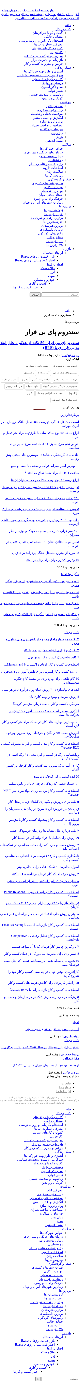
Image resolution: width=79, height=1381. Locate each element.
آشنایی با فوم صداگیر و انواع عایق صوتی (52, 1029)
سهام (51, 275)
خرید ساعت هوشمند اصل (65, 379)
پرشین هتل (29, 372)
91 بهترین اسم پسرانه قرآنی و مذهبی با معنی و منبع (45, 465)
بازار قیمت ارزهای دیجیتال (37, 256)
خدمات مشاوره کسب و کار (64, 366)
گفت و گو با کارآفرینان (48, 33)
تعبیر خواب (55, 90)
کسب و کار (63, 29)
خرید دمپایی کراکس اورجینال (50, 393)
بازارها (66, 248)
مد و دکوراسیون (52, 86)
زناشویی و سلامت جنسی (46, 94)
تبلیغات (66, 1083)
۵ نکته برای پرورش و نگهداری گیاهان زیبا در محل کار (44, 801)
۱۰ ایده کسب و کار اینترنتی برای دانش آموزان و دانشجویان (40, 671)
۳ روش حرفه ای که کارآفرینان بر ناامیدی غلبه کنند (45, 874)
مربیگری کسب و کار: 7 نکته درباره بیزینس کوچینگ (45, 704)
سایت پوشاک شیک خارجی (65, 372)
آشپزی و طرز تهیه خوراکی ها (43, 71)
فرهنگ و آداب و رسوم (48, 198)
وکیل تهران (72, 393)
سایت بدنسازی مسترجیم (37, 366)
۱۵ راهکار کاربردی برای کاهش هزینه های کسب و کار (43, 982)
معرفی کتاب (54, 106)
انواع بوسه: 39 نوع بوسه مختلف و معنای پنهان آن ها (45, 480)
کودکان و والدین (52, 98)
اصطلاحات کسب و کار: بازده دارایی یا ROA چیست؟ (44, 990)
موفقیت (65, 102)
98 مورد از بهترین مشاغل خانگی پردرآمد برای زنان (45, 553)
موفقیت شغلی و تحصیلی (46, 113)
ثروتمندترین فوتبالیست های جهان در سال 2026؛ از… (44, 1065)
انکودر (30, 393)
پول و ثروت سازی (51, 121)
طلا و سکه (48, 268)
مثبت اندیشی (54, 140)
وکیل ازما (24, 379)
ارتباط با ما (63, 1091)
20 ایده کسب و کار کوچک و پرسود (56, 776)
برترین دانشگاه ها (51, 229)
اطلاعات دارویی (52, 167)
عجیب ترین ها (53, 214)
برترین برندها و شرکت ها (46, 218)
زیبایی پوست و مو (51, 156)
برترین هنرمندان (52, 225)
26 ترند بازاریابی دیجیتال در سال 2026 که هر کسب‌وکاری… (40, 1047)
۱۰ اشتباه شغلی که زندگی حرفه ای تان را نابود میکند (44, 783)
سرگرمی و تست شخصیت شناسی (40, 75)
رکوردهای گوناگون (50, 233)
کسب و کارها (38, 283)
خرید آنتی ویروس (14, 386)
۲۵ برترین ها (54, 245)
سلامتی (66, 144)
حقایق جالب (55, 237)
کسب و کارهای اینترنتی (47, 48)
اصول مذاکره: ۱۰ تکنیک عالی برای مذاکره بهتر (48, 867)
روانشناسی (55, 160)
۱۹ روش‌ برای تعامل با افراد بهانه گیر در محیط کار (45, 837)
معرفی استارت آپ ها (48, 44)
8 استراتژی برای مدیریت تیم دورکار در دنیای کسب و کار (41, 953)
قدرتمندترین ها (53, 221)
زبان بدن (57, 133)
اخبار (76, 1022)
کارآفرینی (56, 52)
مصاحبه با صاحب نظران (46, 125)
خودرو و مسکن (44, 279)
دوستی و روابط (52, 83)
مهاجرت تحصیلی (52, 191)
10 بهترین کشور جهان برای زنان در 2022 (52, 560)
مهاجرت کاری (53, 187)
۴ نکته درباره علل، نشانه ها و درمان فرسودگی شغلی (44, 830)
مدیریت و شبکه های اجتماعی (43, 56)
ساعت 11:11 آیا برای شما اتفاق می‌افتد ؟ (52, 473)
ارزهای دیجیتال (53, 252)
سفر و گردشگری (59, 179)
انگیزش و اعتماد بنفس (48, 117)
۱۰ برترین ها (54, 241)
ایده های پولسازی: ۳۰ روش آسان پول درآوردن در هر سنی (40, 689)
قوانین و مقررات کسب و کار (44, 63)
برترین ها (65, 206)
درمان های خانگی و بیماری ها (43, 152)
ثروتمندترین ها (53, 210)
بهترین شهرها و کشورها (47, 183)
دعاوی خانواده (32, 386)
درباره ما (65, 1087)
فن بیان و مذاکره (51, 129)
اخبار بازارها (55, 264)
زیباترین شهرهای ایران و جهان (43, 202)
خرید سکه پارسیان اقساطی (64, 400)
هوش (59, 137)
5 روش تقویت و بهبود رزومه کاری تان (54, 696)
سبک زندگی (63, 67)
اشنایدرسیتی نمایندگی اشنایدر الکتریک (60, 386)
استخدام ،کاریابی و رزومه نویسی (41, 40)
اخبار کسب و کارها (25, 287)
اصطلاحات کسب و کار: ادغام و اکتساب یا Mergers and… (41, 664)
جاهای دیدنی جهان (51, 194)
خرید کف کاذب (9, 379)
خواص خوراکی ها (51, 148)
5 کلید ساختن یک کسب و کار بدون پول (53, 657)
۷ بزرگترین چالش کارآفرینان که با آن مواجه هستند (45, 946)
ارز (53, 272)
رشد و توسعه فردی (50, 110)
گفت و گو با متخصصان (47, 79)
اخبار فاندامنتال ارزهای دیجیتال (34, 260)
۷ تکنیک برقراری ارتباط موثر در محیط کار (51, 650)
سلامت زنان (54, 171)
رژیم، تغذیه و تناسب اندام (46, 164)
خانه (68, 25)
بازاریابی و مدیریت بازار (47, 59)
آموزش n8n (43, 372)
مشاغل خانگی (53, 36)
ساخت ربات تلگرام (41, 379)
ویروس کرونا (54, 175)
